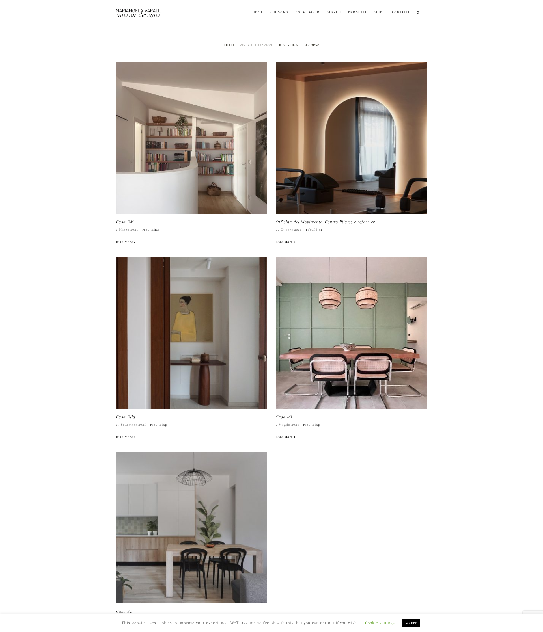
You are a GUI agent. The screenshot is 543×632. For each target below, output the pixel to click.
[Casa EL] (191, 527)
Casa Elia (125, 416)
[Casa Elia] (191, 333)
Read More (124, 242)
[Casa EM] (191, 138)
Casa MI (284, 416)
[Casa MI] (351, 333)
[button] (418, 12)
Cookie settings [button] (380, 622)
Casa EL (124, 611)
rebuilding (150, 229)
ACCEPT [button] (411, 623)
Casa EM (125, 221)
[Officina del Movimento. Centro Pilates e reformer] (351, 138)
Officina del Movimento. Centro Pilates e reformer (325, 221)
